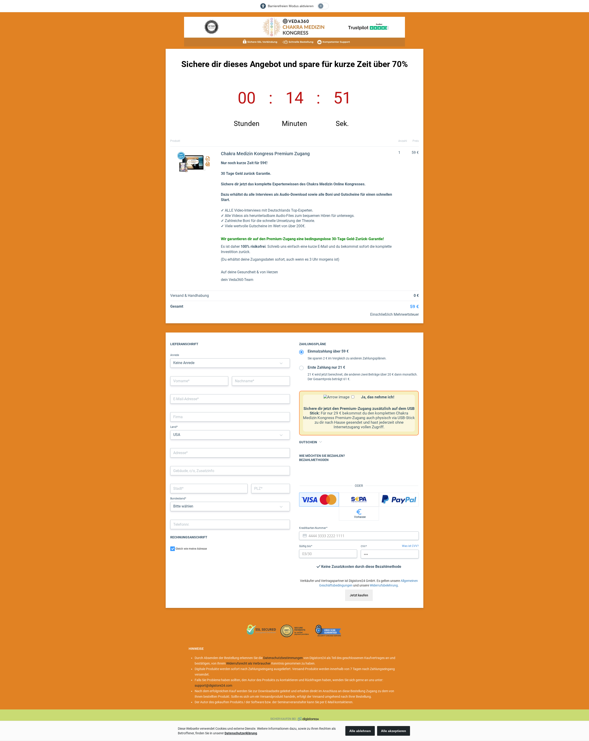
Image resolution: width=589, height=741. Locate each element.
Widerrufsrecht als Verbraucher (248, 663)
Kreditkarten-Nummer (313, 528)
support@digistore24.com (213, 685)
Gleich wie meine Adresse (191, 548)
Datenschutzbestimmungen (283, 658)
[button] (281, 363)
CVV (363, 546)
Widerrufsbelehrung (384, 585)
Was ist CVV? (410, 546)
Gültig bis (305, 546)
